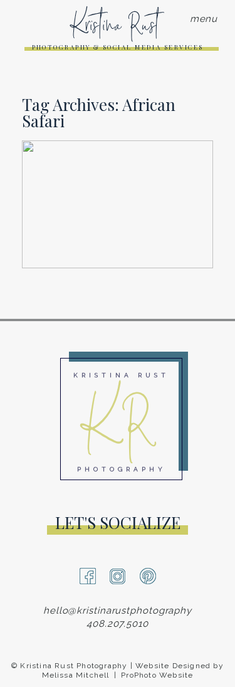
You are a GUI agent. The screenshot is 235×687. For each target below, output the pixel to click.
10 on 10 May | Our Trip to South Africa (116, 152)
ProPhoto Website (157, 675)
